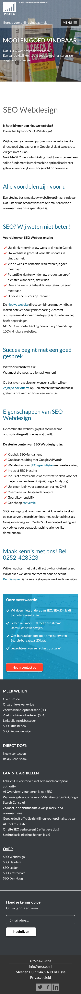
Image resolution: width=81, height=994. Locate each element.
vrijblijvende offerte (16, 388)
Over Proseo (11, 699)
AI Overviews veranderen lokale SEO (27, 791)
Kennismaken (12, 579)
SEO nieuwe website (16, 731)
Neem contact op (24, 667)
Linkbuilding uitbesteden (20, 720)
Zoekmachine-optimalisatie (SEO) (26, 710)
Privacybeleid (40, 977)
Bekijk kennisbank (15, 759)
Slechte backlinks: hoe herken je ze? (26, 834)
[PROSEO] (40, 9)
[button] (70, 22)
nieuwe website (18, 304)
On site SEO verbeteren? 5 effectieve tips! (31, 829)
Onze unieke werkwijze (18, 704)
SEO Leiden (10, 867)
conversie (29, 503)
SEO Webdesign (14, 857)
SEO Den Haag (13, 878)
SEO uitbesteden (14, 726)
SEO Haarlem (12, 862)
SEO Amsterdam (14, 873)
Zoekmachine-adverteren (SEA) (24, 715)
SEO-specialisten (42, 465)
